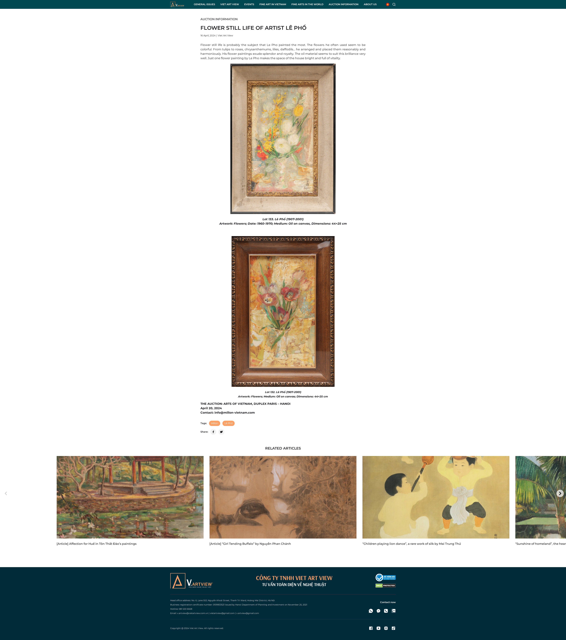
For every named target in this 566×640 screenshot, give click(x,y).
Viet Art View (196, 628)
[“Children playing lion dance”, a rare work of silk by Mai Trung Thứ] (435, 497)
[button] (6, 493)
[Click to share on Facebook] (213, 432)
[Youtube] (378, 628)
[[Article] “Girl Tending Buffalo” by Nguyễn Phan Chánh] (282, 497)
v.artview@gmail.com (247, 613)
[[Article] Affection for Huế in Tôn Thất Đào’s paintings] (130, 497)
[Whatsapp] (371, 611)
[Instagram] (386, 628)
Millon (214, 423)
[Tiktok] (393, 628)
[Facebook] (371, 628)
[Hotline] (386, 611)
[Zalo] (393, 611)
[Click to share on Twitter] (221, 432)
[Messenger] (378, 611)
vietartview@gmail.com (222, 613)
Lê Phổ (228, 423)
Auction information (219, 19)
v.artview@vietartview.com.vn (192, 613)
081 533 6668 (185, 609)
